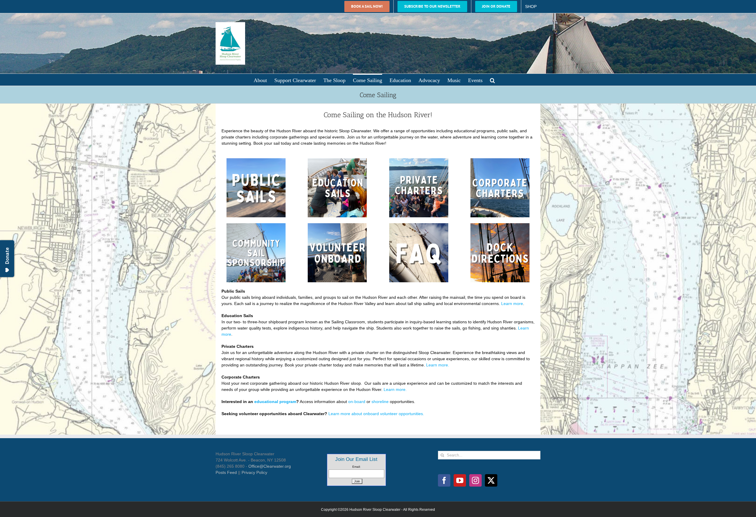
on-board (356, 401)
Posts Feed (226, 472)
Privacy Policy (254, 472)
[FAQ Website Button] (418, 225)
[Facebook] (444, 480)
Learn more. (437, 365)
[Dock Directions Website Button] (499, 225)
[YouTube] (460, 480)
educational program (275, 401)
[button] (492, 80)
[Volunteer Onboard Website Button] (337, 225)
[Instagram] (475, 480)
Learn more (512, 303)
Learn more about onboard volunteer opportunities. (376, 413)
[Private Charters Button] (418, 160)
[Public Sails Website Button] (256, 160)
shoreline (380, 401)
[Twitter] (491, 480)
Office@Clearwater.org (269, 466)
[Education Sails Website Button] (337, 160)
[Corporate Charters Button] (499, 160)
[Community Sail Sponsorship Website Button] (256, 225)
